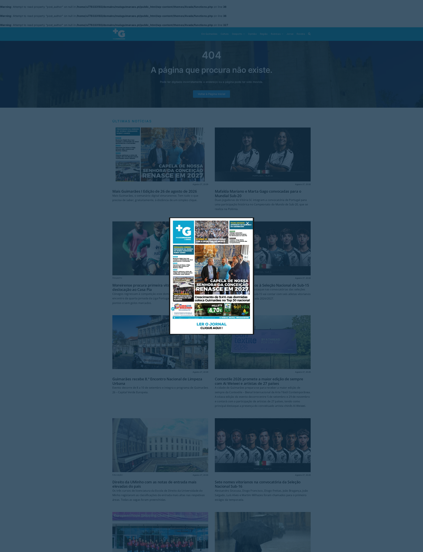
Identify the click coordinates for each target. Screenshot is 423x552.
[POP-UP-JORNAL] (211, 219)
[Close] (247, 223)
